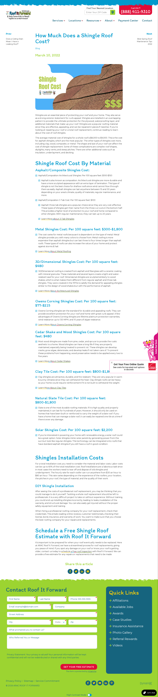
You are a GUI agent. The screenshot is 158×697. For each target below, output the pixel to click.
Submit (112, 12)
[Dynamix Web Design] (146, 683)
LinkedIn (81, 571)
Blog (37, 48)
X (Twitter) (93, 683)
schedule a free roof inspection (76, 551)
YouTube (99, 683)
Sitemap (28, 681)
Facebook (70, 571)
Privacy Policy (13, 681)
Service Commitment (47, 681)
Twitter (76, 571)
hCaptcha (92, 671)
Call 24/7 (135, 10)
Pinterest (111, 683)
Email (87, 571)
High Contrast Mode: (77, 695)
